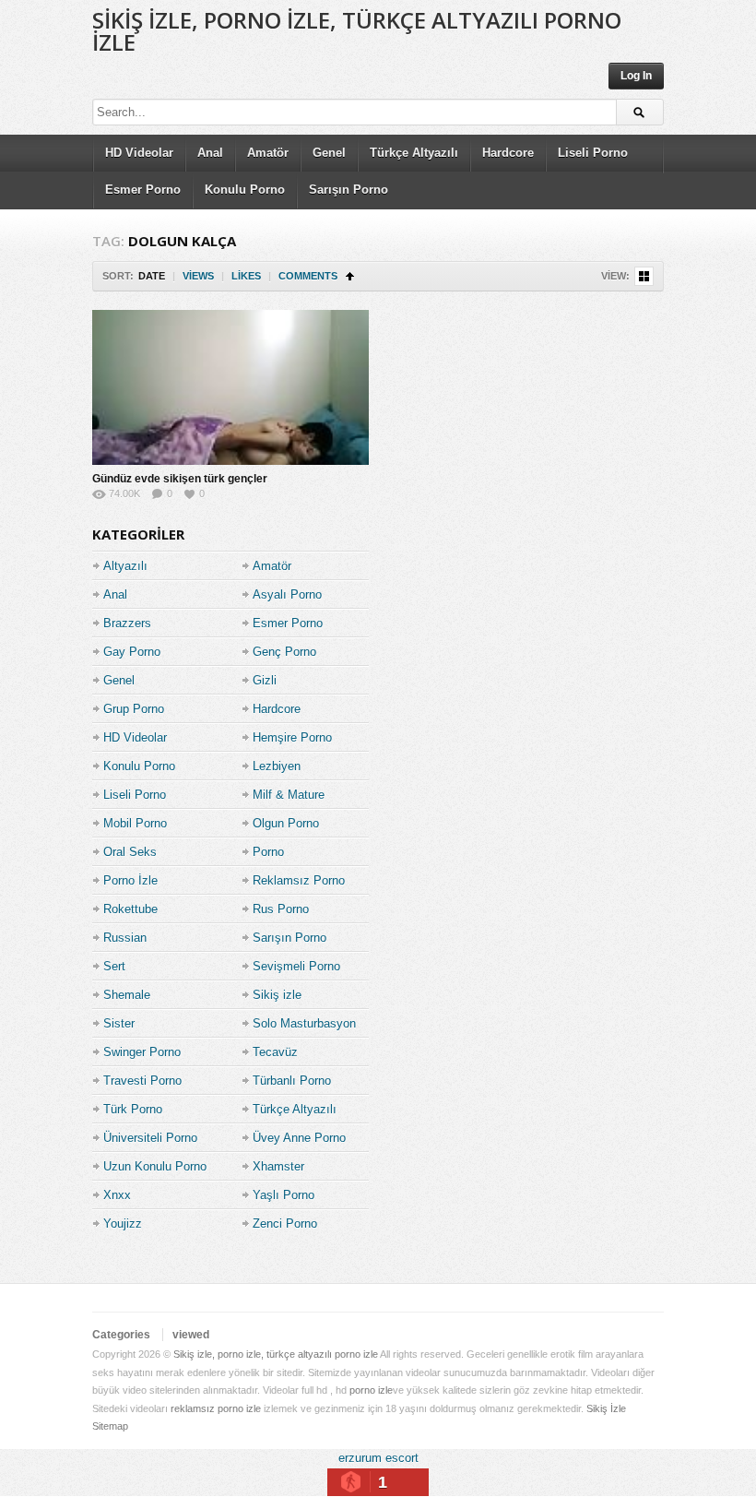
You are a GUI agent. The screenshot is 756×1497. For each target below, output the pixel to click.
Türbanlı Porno (292, 1080)
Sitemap (110, 1426)
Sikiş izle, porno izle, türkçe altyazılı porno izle (356, 31)
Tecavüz (275, 1052)
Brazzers (127, 623)
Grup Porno (133, 709)
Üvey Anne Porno (299, 1138)
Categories (121, 1334)
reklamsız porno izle (216, 1408)
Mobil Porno (135, 823)
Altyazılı (125, 566)
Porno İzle (130, 880)
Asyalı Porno (287, 594)
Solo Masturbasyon (304, 1023)
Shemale (126, 995)
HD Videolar (139, 153)
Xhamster (278, 1166)
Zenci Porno (285, 1223)
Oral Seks (130, 852)
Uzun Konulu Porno (155, 1166)
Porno (268, 852)
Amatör (268, 153)
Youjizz (122, 1223)
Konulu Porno (245, 189)
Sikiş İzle (606, 1408)
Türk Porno (132, 1109)
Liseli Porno (593, 153)
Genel (329, 153)
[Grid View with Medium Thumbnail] (644, 276)
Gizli (265, 680)
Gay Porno (131, 652)
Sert (114, 966)
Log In (636, 75)
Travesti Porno (142, 1080)
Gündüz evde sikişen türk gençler (179, 478)
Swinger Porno (142, 1052)
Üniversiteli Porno (150, 1138)
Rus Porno (281, 909)
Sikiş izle (277, 995)
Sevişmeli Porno (296, 966)
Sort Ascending (350, 276)
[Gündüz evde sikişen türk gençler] (230, 387)
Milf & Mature (289, 795)
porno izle (371, 1390)
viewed (190, 1334)
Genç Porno (284, 652)
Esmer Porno (143, 189)
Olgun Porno (286, 823)
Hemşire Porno (292, 737)
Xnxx (117, 1195)
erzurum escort (378, 1458)
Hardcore (508, 153)
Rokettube (130, 909)
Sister (119, 1023)
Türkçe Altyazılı (414, 153)
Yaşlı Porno (283, 1195)
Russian (125, 938)
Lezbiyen (277, 766)
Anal (210, 153)
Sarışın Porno (348, 189)
